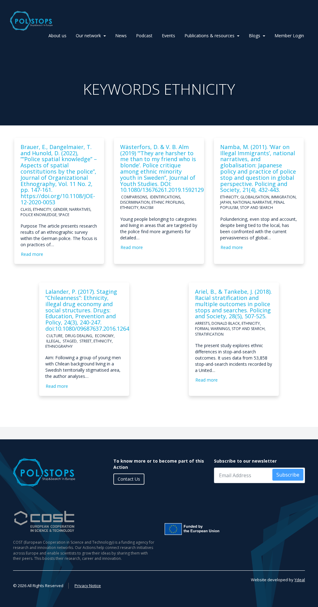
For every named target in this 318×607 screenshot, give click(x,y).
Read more (32, 254)
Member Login (289, 36)
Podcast (144, 36)
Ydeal (299, 579)
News (121, 36)
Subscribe (287, 474)
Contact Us (129, 479)
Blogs (254, 36)
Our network (88, 36)
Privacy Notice (88, 585)
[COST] (83, 521)
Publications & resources (209, 36)
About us (57, 36)
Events (168, 36)
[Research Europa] (234, 529)
